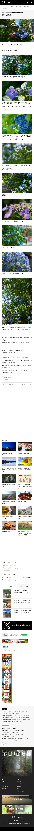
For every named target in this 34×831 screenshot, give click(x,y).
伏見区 (11, 717)
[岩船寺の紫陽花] (24, 384)
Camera (3, 728)
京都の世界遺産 (10, 738)
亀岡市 (4, 719)
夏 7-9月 (12, 730)
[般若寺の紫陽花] (9, 384)
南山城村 (16, 721)
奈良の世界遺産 (18, 738)
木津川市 (24, 719)
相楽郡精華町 (10, 721)
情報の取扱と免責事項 (22, 791)
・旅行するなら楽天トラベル (8, 567)
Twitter (14, 820)
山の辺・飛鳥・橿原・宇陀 (21, 712)
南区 (8, 717)
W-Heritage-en (26, 738)
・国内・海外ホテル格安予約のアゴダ (10, 565)
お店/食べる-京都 (6, 732)
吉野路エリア (19, 714)
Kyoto (3, 781)
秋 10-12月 (17, 730)
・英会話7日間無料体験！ (7, 570)
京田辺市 (14, 719)
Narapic (9, 377)
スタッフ (19, 788)
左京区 (14, 715)
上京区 (10, 715)
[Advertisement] (17, 399)
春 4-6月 (4, 12)
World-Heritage (5, 786)
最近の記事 (9, 586)
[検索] (27, 2)
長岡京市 (9, 719)
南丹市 (18, 719)
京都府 (3, 715)
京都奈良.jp (17, 817)
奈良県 (3, 712)
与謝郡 (20, 721)
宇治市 (24, 717)
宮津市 (28, 717)
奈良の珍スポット (16, 736)
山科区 (16, 717)
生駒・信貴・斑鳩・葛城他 (18, 12)
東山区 (27, 715)
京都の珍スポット (16, 732)
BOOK (29, 740)
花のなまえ (6, 379)
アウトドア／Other (6, 740)
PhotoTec (14, 728)
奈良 (9, 12)
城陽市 (28, 719)
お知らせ (19, 779)
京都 (3, 730)
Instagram (17, 820)
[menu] (31, 2)
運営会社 (19, 786)
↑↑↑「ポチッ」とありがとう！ (8, 650)
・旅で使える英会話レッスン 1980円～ (10, 568)
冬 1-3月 (23, 730)
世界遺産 (4, 738)
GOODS (8, 728)
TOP (3, 779)
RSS (19, 820)
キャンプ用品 (14, 740)
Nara (3, 784)
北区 (7, 715)
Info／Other (4, 791)
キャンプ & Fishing (23, 740)
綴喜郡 (4, 721)
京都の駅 (4, 742)
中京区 (18, 715)
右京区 (23, 715)
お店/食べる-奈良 (6, 736)
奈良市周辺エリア (10, 712)
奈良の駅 (4, 744)
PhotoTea (4, 788)
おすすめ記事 (24, 586)
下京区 (4, 717)
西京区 (20, 717)
